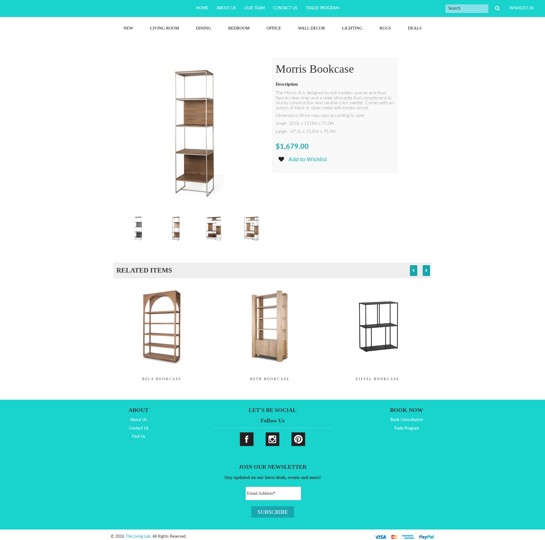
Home (202, 8)
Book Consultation (406, 420)
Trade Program (322, 8)
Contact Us (285, 8)
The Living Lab (137, 537)
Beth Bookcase (270, 379)
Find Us (138, 437)
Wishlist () (522, 8)
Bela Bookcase (161, 379)
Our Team (254, 8)
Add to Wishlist (307, 159)
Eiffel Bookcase (377, 379)
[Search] (497, 8)
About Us (226, 8)
